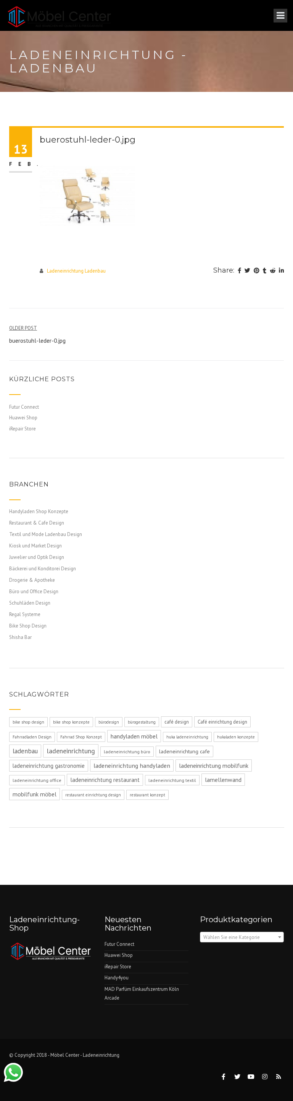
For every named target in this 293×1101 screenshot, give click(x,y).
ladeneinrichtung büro (127, 751)
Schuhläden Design (29, 603)
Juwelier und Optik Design (36, 557)
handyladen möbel (134, 736)
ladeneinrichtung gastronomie (49, 765)
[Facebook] (239, 271)
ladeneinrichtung (71, 750)
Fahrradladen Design (32, 737)
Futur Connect (24, 407)
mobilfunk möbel (34, 794)
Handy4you (117, 977)
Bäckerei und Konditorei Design (42, 568)
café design (176, 722)
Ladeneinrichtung (101, 1055)
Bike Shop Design (28, 626)
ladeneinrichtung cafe (184, 751)
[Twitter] (247, 271)
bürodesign (108, 722)
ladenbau (25, 751)
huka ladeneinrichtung (187, 737)
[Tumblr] (264, 271)
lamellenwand (223, 779)
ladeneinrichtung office (37, 780)
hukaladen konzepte (236, 737)
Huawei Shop (23, 417)
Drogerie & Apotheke (32, 580)
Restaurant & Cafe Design (36, 523)
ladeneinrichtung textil (172, 780)
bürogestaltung (142, 722)
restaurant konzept (147, 795)
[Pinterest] (256, 271)
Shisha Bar (20, 637)
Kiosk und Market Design (35, 545)
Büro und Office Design (33, 591)
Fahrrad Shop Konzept (81, 737)
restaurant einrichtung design (93, 795)
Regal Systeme (24, 614)
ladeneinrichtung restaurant (105, 779)
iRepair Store (22, 428)
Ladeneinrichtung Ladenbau (76, 271)
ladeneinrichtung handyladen (131, 765)
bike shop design (28, 722)
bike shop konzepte (71, 722)
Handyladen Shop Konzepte (38, 511)
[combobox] (242, 937)
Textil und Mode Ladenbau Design (45, 534)
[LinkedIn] (281, 271)
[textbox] (241, 937)
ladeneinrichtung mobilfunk (213, 765)
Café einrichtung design (222, 722)
